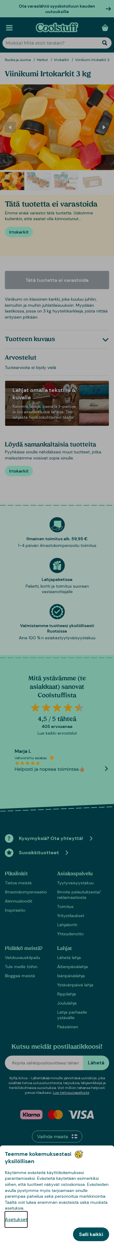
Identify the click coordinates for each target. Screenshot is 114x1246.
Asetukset (16, 1219)
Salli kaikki (91, 1234)
